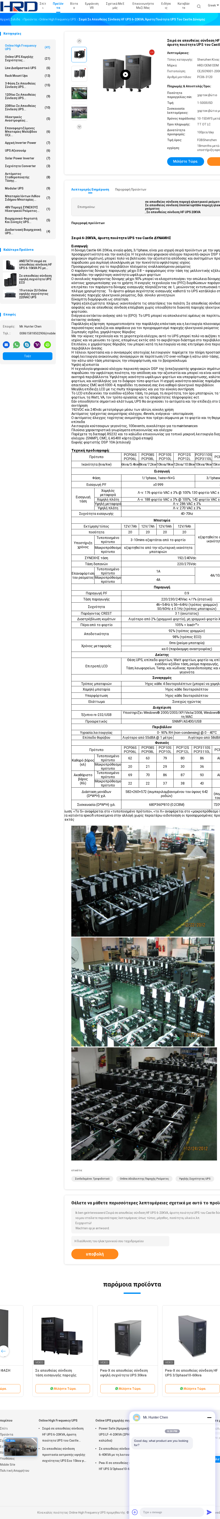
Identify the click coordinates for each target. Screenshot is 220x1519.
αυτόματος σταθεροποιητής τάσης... (27, 177)
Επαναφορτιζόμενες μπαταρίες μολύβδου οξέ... (27, 131)
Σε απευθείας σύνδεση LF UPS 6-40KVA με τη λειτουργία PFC (120, 1451)
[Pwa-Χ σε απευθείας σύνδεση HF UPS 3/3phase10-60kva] (163, 1335)
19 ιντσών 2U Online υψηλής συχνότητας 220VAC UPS (33, 294)
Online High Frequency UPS (27, 47)
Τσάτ (27, 356)
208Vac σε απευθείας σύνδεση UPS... (27, 107)
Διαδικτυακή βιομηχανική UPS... (27, 231)
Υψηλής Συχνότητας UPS (195, 1178)
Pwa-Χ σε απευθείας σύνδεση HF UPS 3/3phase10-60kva (120, 1466)
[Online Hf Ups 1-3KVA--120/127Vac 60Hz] (125, 75)
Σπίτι (4, 1428)
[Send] (209, 1512)
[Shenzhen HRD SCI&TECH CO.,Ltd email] (6, 344)
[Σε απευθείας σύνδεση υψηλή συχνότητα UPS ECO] (10, 279)
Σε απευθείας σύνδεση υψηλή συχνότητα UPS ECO (35, 279)
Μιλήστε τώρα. (185, 161)
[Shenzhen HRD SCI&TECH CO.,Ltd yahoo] (37, 344)
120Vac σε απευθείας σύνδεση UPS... (27, 96)
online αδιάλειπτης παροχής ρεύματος (144, 1178)
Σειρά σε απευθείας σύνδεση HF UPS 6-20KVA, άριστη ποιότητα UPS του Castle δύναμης (63, 1435)
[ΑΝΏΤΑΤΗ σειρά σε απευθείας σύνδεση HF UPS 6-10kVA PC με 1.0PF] (10, 265)
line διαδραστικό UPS (27, 68)
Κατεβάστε (183, 5)
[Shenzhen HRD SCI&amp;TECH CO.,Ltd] (19, 6)
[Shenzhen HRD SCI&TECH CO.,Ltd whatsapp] (16, 344)
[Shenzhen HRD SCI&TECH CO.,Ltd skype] (26, 344)
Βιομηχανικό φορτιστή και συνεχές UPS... (27, 220)
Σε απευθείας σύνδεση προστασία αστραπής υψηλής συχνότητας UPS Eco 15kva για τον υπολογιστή (64, 1455)
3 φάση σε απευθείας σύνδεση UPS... (27, 85)
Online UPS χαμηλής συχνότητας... (27, 58)
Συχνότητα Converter (27, 166)
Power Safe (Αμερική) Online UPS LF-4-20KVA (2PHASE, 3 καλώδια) (119, 1434)
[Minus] (209, 1417)
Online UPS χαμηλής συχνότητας (119, 1420)
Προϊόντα (6, 1434)
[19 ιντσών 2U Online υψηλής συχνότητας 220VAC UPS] (10, 294)
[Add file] (135, 1512)
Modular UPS (27, 188)
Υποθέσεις (7, 1458)
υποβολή (95, 1254)
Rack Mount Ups (27, 75)
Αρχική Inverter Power (27, 143)
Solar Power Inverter (27, 158)
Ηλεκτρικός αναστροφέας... (27, 118)
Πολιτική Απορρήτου (14, 1470)
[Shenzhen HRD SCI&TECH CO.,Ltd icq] (47, 344)
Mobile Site (7, 1464)
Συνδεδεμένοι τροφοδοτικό (92, 1178)
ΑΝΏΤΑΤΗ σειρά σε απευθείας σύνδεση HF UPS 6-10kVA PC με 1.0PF (35, 264)
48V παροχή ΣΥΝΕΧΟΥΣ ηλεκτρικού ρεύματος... (27, 209)
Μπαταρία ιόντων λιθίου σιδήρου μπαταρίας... (27, 197)
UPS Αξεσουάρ (27, 150)
